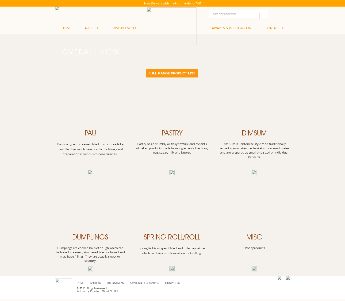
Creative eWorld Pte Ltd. (104, 291)
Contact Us (274, 28)
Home (66, 28)
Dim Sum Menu (124, 28)
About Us (92, 28)
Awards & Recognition (231, 28)
